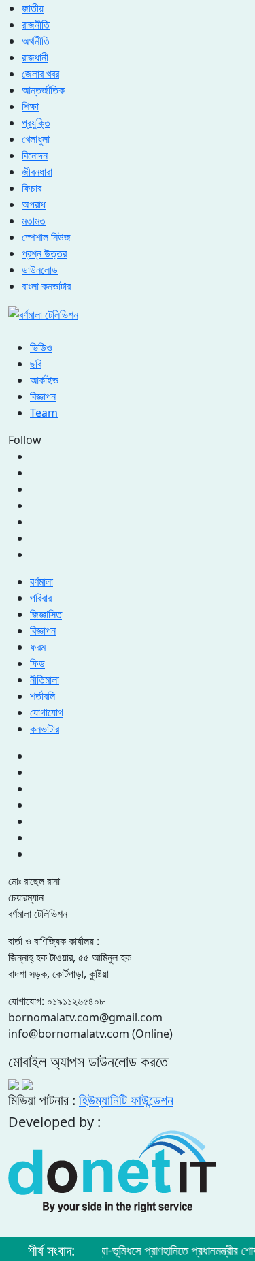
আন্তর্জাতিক (43, 89)
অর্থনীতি (36, 40)
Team (44, 412)
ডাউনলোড (40, 269)
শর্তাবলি (42, 695)
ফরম (38, 646)
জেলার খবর (40, 73)
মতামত (34, 220)
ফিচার (31, 187)
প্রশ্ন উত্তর (44, 253)
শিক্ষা (30, 106)
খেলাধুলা (36, 138)
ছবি (35, 363)
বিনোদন (35, 155)
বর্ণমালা (41, 581)
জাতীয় (33, 8)
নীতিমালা (44, 679)
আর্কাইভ (44, 379)
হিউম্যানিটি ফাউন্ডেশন (126, 1100)
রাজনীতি (36, 24)
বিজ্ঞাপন (43, 396)
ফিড (37, 663)
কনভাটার (44, 728)
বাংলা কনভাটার (46, 285)
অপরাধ (34, 204)
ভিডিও (41, 347)
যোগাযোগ (46, 712)
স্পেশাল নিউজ (46, 236)
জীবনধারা (37, 171)
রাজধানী (35, 57)
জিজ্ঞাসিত (46, 614)
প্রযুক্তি (36, 122)
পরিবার (41, 597)
